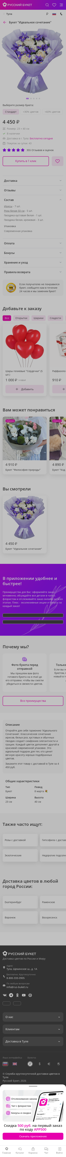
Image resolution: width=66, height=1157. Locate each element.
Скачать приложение (33, 1136)
